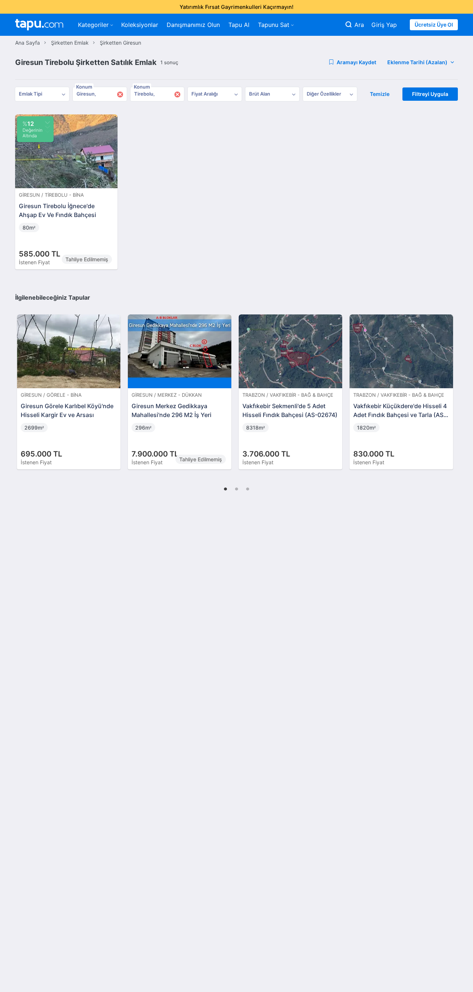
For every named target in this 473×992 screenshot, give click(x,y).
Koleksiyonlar (139, 24)
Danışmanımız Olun (193, 24)
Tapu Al (238, 24)
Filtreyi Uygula (430, 94)
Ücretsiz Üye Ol (434, 24)
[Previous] (23, 384)
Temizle (379, 94)
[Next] (450, 384)
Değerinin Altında (32, 129)
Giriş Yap (384, 24)
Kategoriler (93, 24)
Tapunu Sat (273, 24)
